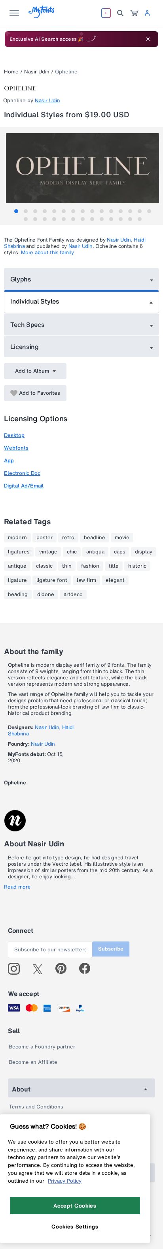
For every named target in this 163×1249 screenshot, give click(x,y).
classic (44, 566)
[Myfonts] (41, 16)
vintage (48, 552)
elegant (115, 580)
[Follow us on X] (40, 969)
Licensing (24, 346)
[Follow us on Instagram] (17, 969)
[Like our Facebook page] (88, 969)
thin (67, 566)
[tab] (16, 211)
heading (18, 594)
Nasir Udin (36, 71)
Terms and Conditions (36, 1106)
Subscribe (110, 949)
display (143, 552)
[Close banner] (148, 39)
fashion (90, 566)
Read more (17, 887)
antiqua (95, 552)
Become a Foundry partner (42, 1046)
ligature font (51, 580)
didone (45, 594)
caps (119, 552)
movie (122, 537)
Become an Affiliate (33, 1062)
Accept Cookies (74, 1206)
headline (94, 537)
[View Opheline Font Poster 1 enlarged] (82, 171)
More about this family (47, 252)
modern (17, 537)
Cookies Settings (75, 1226)
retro (68, 537)
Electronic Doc (22, 473)
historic (137, 566)
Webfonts (16, 448)
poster (44, 537)
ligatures (19, 552)
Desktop (14, 435)
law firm (86, 580)
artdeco (73, 594)
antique (17, 566)
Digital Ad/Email (24, 485)
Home (11, 71)
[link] (134, 13)
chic (72, 552)
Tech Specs (27, 324)
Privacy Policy (65, 1181)
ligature (17, 580)
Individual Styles (34, 301)
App (9, 460)
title (114, 566)
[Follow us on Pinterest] (64, 969)
